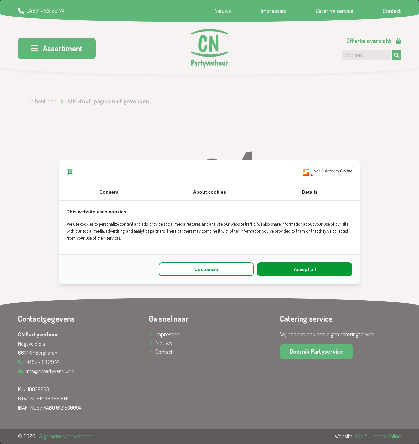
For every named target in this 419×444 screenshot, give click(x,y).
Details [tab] (310, 192)
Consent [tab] (109, 192)
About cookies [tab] (209, 192)
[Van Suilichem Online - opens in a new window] (327, 172)
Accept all (305, 269)
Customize (206, 269)
